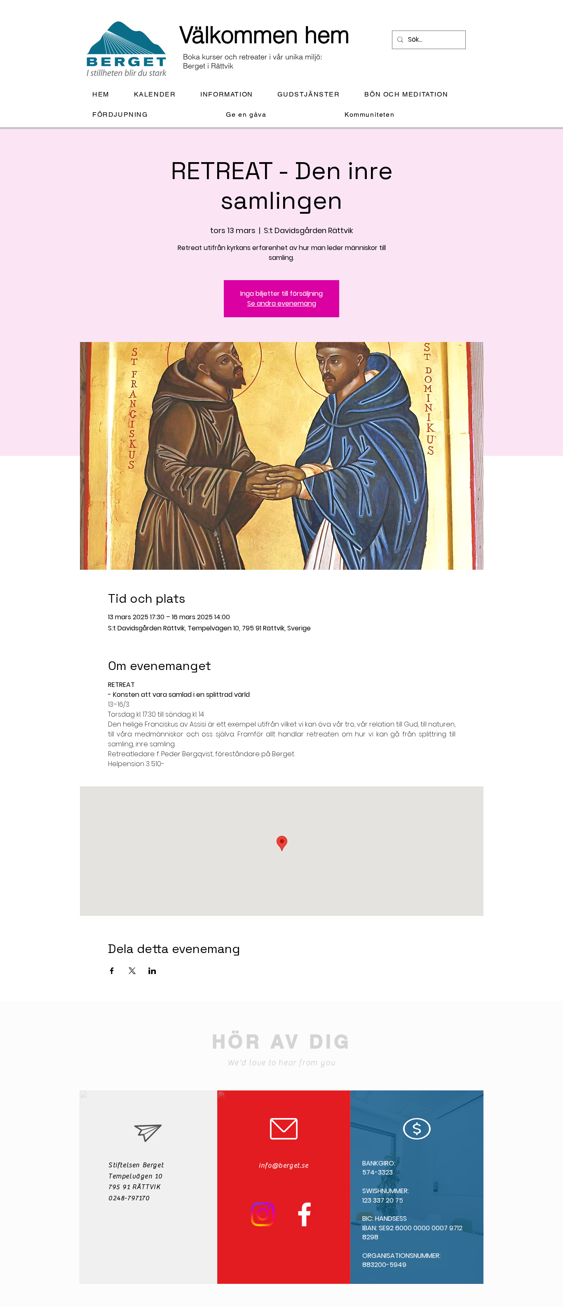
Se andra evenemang (281, 303)
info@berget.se (283, 1165)
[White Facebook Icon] (304, 1214)
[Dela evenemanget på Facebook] (112, 970)
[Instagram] (263, 1214)
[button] (233, 94)
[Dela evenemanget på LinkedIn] (152, 970)
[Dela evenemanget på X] (132, 970)
